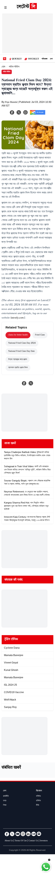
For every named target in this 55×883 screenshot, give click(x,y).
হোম (3, 67)
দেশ (51, 59)
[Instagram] (23, 834)
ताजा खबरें (10, 443)
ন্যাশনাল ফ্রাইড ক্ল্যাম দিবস (18, 367)
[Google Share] (37, 114)
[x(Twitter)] (18, 112)
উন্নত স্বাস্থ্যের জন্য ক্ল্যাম (17, 359)
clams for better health (18, 335)
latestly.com (17, 318)
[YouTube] (17, 834)
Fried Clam (40, 335)
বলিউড (38, 796)
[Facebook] (12, 112)
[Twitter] (12, 834)
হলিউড (38, 801)
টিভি (37, 805)
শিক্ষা (4, 805)
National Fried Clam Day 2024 (22, 343)
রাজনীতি (6, 796)
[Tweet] (31, 383)
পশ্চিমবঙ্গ (44, 59)
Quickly (17, 59)
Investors (44, 841)
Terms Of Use (21, 841)
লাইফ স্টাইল (14, 67)
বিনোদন (39, 791)
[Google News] (33, 834)
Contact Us (33, 841)
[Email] (39, 834)
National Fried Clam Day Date (21, 351)
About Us (9, 841)
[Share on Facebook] (24, 383)
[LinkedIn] (28, 834)
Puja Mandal (11, 102)
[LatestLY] (26, 8)
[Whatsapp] (25, 112)
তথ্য (4, 801)
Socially (33, 59)
